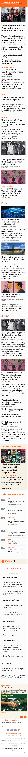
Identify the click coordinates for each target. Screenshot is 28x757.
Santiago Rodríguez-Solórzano (9, 426)
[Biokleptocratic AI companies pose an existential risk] (13, 212)
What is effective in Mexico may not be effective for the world (16, 533)
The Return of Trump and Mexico (15, 550)
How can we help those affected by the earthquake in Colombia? (13, 122)
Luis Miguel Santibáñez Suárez (15, 553)
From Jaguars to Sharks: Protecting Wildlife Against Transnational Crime (13, 677)
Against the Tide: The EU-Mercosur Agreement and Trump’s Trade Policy (11, 628)
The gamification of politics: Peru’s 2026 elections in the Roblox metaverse (11, 61)
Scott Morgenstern (13, 524)
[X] (19, 730)
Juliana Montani (12, 513)
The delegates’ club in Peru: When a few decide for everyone (13, 28)
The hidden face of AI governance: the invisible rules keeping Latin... (12, 468)
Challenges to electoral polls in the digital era (13, 606)
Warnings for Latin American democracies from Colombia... (11, 402)
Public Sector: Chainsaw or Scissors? (15, 511)
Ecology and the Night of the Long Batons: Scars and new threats (12, 162)
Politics (3, 23)
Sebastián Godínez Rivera (14, 504)
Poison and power (9, 635)
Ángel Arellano (5, 197)
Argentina (10, 507)
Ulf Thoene (18, 264)
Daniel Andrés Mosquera (7, 299)
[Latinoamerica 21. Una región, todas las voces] (12, 720)
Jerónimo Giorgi (6, 488)
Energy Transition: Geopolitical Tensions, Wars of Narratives (13, 657)
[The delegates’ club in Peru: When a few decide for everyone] (13, 14)
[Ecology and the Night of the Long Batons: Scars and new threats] (13, 148)
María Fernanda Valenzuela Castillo (11, 33)
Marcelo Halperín (6, 76)
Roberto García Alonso (7, 264)
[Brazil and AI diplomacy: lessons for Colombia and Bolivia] (13, 249)
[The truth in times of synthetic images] (13, 287)
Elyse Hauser (13, 226)
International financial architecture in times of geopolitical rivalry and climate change (13, 648)
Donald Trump (11, 517)
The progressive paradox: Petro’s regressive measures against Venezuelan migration (13, 584)
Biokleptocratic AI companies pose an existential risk (10, 221)
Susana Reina (4, 102)
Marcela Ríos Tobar (6, 406)
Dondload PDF (3, 712)
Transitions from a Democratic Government (16, 502)
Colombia (4, 117)
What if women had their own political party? (13, 98)
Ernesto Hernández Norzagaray (16, 535)
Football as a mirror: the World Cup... (11, 423)
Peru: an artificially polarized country (12, 56)
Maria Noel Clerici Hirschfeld (10, 167)
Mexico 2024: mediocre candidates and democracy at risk (12, 614)
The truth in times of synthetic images (11, 295)
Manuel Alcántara (13, 543)
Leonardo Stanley (9, 640)
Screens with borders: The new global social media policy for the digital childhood (11, 192)
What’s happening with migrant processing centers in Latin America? (13, 593)
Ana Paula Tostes (9, 621)
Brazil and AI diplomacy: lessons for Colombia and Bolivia (13, 259)
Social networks (6, 186)
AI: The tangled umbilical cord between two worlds (12, 71)
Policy (9, 539)
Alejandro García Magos (11, 600)
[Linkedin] (15, 730)
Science (3, 157)
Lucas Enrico (4, 166)
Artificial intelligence (8, 67)
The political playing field (15, 542)
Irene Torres (4, 226)
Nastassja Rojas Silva (10, 577)
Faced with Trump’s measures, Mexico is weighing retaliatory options (16, 521)
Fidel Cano (4, 126)
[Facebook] (8, 730)
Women (3, 94)
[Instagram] (11, 730)
